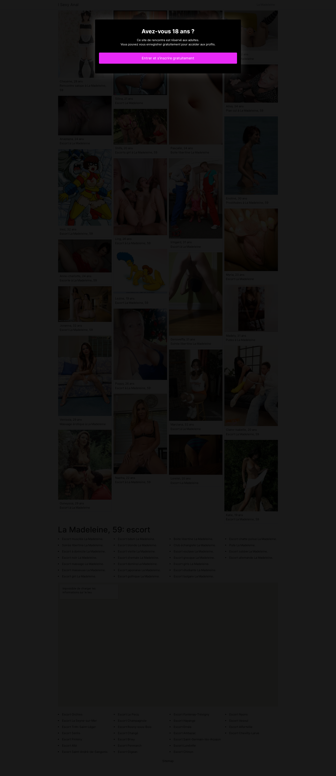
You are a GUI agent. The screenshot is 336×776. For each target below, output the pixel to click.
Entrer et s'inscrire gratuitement (168, 58)
